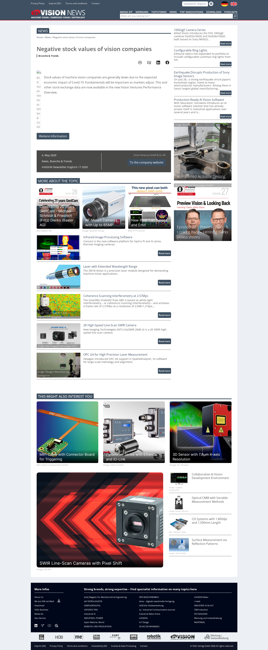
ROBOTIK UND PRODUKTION (97, 626)
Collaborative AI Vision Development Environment (210, 476)
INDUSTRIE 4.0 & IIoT (203, 605)
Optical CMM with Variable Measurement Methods (210, 499)
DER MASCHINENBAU (149, 597)
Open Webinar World (94, 622)
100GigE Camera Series (190, 30)
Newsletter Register (195, 3)
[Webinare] (56, 626)
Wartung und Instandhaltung (208, 618)
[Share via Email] (149, 62)
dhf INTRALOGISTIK (93, 601)
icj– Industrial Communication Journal (157, 609)
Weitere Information (53, 136)
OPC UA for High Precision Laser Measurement (115, 355)
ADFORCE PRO (91, 609)
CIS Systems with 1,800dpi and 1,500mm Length (209, 521)
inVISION (143, 618)
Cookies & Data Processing (123, 646)
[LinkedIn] (35, 626)
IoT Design (144, 622)
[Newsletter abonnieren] (42, 626)
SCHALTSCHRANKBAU (149, 626)
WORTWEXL (199, 622)
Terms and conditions (77, 646)
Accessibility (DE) (99, 646)
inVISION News (201, 597)
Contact (143, 646)
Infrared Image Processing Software (107, 237)
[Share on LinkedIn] (158, 62)
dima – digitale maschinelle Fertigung (156, 601)
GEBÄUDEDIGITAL (92, 605)
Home (40, 37)
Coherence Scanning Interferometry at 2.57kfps (115, 296)
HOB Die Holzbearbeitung (151, 605)
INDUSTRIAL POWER (93, 618)
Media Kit (38, 613)
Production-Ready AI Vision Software (199, 100)
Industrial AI (90, 613)
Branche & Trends (48, 55)
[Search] (235, 16)
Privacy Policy (56, 646)
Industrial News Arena (149, 613)
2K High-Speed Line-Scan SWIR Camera (109, 325)
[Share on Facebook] (167, 62)
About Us (38, 597)
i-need (197, 601)
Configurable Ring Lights (190, 50)
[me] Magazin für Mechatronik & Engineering (105, 597)
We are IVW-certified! (44, 601)
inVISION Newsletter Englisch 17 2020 (65, 167)
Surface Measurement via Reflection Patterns (209, 542)
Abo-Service (40, 618)
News (43, 30)
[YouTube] (49, 626)
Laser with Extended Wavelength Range (110, 266)
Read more (165, 254)
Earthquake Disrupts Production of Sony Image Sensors (202, 74)
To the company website (146, 162)
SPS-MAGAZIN (200, 613)
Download (39, 605)
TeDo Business (41, 609)
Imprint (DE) (40, 646)
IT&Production (201, 609)
